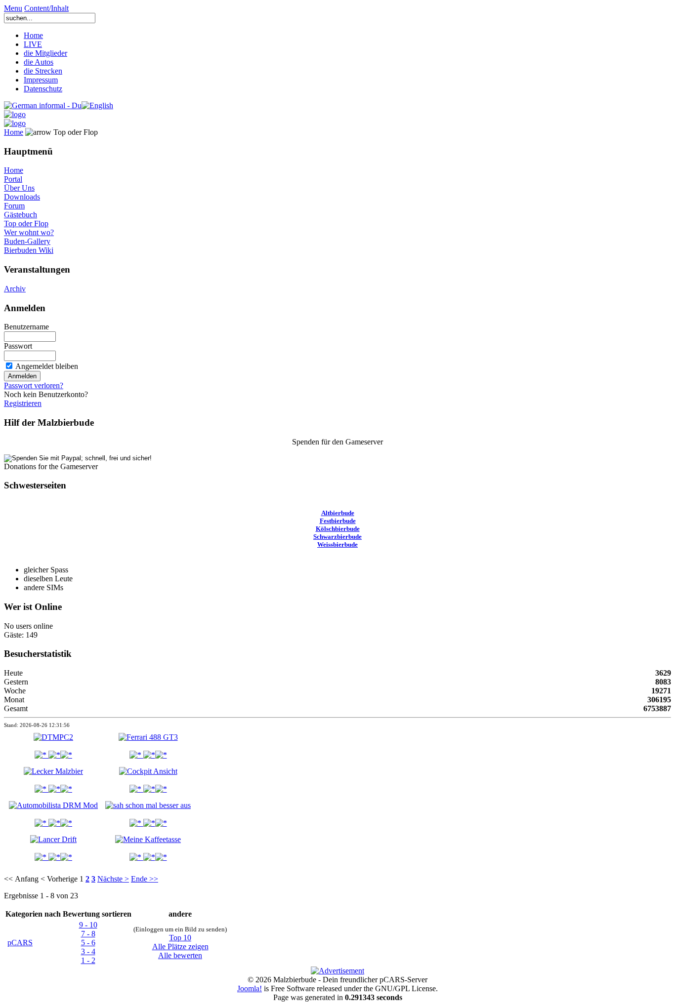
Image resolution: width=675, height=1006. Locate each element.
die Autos (38, 62)
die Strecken (43, 71)
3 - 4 (88, 951)
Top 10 (180, 937)
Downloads (22, 197)
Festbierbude (338, 520)
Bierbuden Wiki (28, 250)
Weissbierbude (337, 544)
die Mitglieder (45, 53)
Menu (13, 8)
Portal (13, 179)
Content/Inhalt (46, 8)
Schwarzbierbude (337, 536)
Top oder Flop (26, 223)
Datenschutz (43, 88)
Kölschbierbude (338, 528)
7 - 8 (88, 933)
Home (33, 35)
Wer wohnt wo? (29, 232)
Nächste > (113, 879)
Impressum (41, 80)
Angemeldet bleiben (46, 366)
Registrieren (23, 403)
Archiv (15, 288)
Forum (14, 205)
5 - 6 (88, 942)
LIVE (33, 44)
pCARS (20, 942)
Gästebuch (20, 214)
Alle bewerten (180, 955)
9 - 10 (88, 925)
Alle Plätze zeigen (180, 946)
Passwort (18, 346)
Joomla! (249, 988)
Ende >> (144, 879)
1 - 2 (88, 960)
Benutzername (26, 326)
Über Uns (19, 188)
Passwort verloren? (33, 385)
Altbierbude (337, 513)
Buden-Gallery (27, 241)
